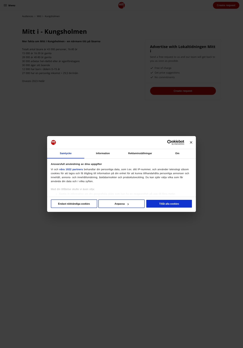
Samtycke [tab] (66, 153)
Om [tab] (177, 153)
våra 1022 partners (71, 169)
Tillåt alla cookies (169, 203)
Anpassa (120, 203)
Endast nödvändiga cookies (74, 203)
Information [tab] (103, 153)
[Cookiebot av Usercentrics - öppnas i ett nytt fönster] (169, 142)
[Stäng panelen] (191, 142)
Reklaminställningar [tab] (140, 153)
